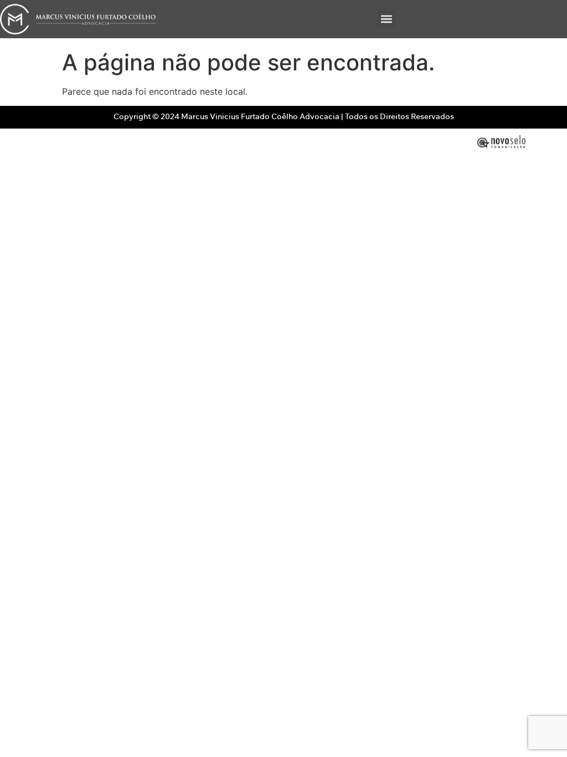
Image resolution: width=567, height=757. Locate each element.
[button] (386, 19)
